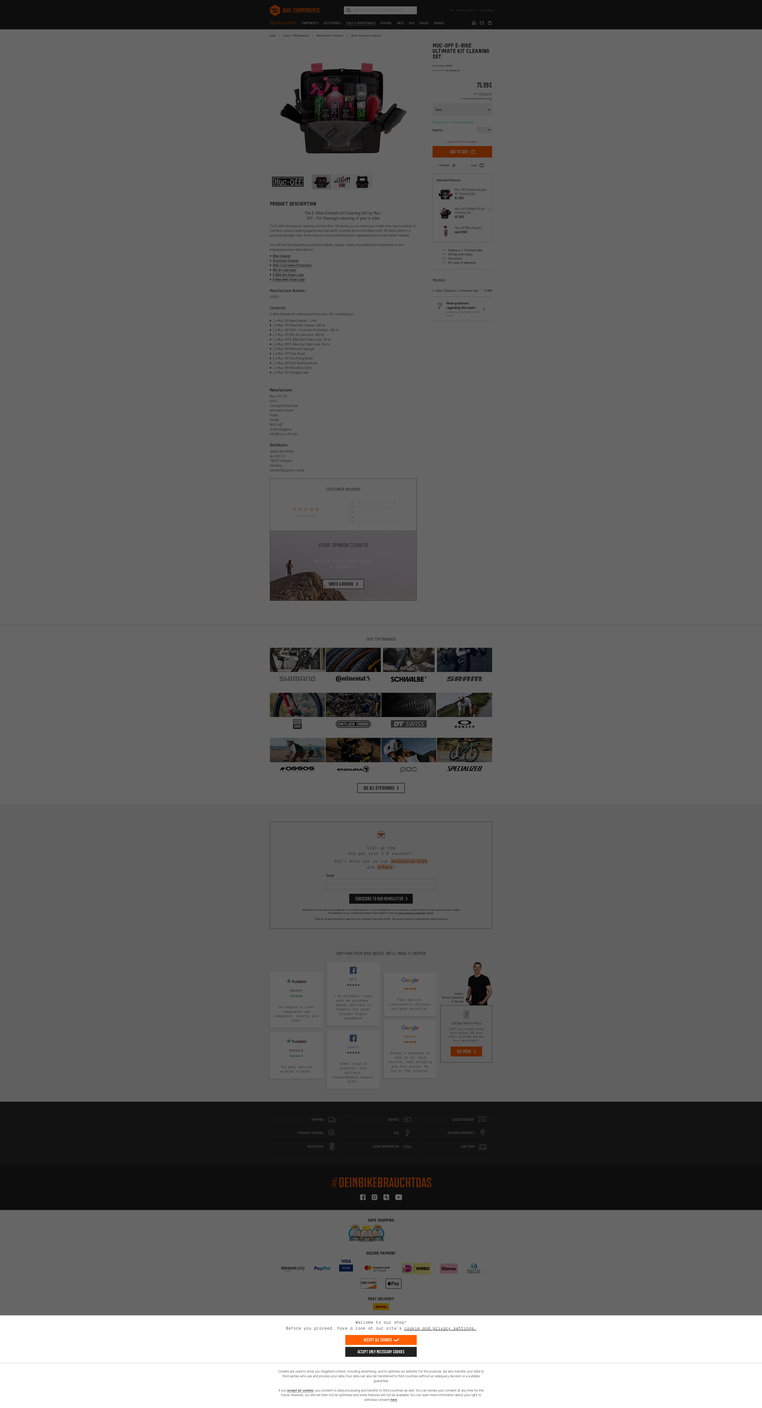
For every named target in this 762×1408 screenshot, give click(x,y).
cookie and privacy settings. (440, 1328)
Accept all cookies (378, 1340)
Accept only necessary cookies (381, 1351)
